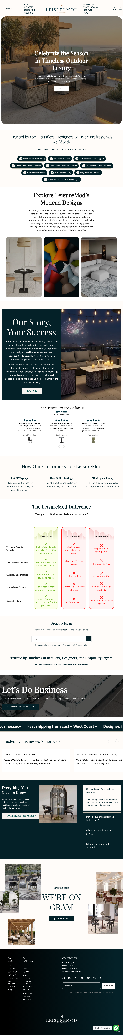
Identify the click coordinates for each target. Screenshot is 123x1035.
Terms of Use (68, 645)
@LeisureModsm (61, 918)
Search (118, 1032)
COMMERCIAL (13, 978)
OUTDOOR (26, 978)
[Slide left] (111, 741)
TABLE (25, 975)
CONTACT (11, 987)
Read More (32, 391)
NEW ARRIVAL (28, 993)
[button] (59, 446)
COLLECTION (12, 972)
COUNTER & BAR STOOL (27, 983)
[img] (61, 411)
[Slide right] (118, 741)
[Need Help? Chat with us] (116, 1028)
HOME (10, 965)
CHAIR (25, 969)
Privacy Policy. (82, 645)
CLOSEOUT (27, 996)
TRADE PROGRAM (12, 983)
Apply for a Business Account (21, 816)
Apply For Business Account (20, 707)
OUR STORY (12, 969)
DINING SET (27, 1000)
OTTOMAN (26, 990)
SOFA (25, 965)
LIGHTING (26, 972)
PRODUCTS (12, 975)
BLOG (10, 990)
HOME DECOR (28, 987)
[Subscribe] (88, 638)
